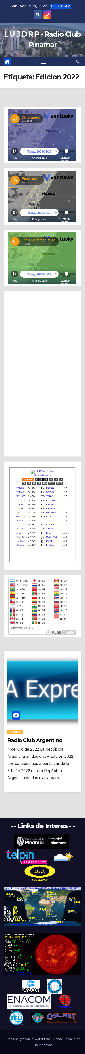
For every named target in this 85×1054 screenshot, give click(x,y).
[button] (78, 61)
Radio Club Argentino (34, 740)
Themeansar (42, 1045)
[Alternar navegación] (43, 61)
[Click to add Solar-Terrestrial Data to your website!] (42, 906)
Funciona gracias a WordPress (28, 1039)
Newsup (70, 1039)
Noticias (15, 732)
